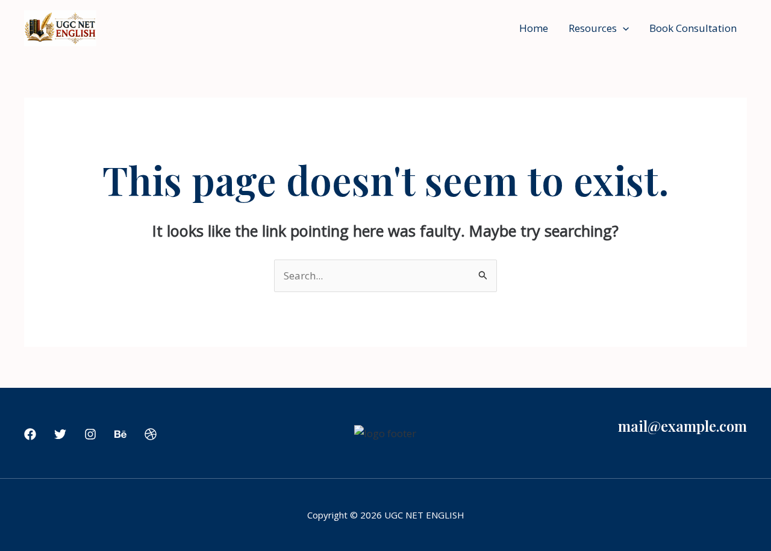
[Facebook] (30, 434)
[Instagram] (90, 434)
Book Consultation (693, 28)
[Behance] (120, 434)
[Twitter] (60, 434)
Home (533, 28)
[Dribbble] (151, 434)
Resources (593, 28)
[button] (623, 28)
